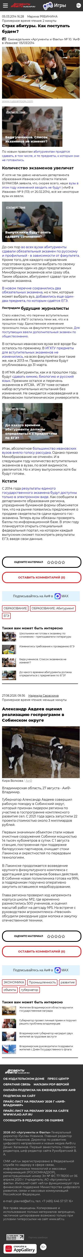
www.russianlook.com (17, 101)
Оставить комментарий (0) (41, 577)
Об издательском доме (23, 1079)
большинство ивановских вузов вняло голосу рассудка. (39, 451)
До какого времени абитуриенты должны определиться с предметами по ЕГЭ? (45, 674)
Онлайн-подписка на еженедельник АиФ (39, 1090)
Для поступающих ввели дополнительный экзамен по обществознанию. (41, 332)
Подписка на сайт (19, 1096)
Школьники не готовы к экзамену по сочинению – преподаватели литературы (45, 635)
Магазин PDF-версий (51, 1084)
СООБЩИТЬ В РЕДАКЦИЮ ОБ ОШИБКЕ (33, 1120)
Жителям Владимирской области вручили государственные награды (46, 1009)
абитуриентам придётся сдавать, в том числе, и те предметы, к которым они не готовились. (40, 156)
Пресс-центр (58, 1079)
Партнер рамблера (38, 1237)
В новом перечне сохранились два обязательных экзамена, (31, 290)
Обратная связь (16, 1084)
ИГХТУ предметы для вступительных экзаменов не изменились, (38, 352)
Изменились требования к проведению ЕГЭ (46, 646)
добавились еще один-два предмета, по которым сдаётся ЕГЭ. (38, 299)
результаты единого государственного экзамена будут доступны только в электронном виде (39, 493)
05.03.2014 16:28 (13, 16)
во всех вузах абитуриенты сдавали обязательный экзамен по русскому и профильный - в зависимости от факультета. (41, 251)
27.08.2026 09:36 (13, 695)
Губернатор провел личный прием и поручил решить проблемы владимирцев (48, 1022)
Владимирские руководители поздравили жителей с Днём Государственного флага (46, 1048)
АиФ (29, 781)
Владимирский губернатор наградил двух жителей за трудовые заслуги (46, 1035)
